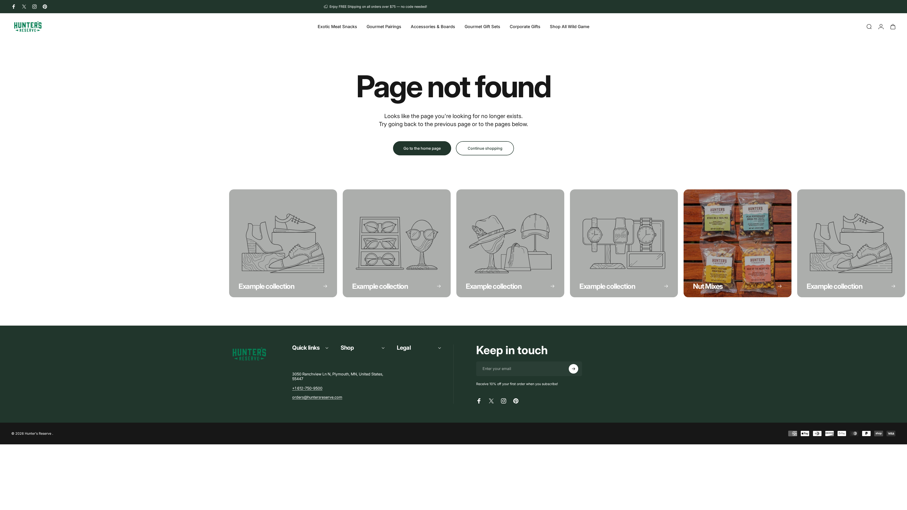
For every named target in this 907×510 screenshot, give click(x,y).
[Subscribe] (573, 369)
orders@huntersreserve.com (317, 397)
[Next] (661, 243)
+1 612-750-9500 (307, 388)
